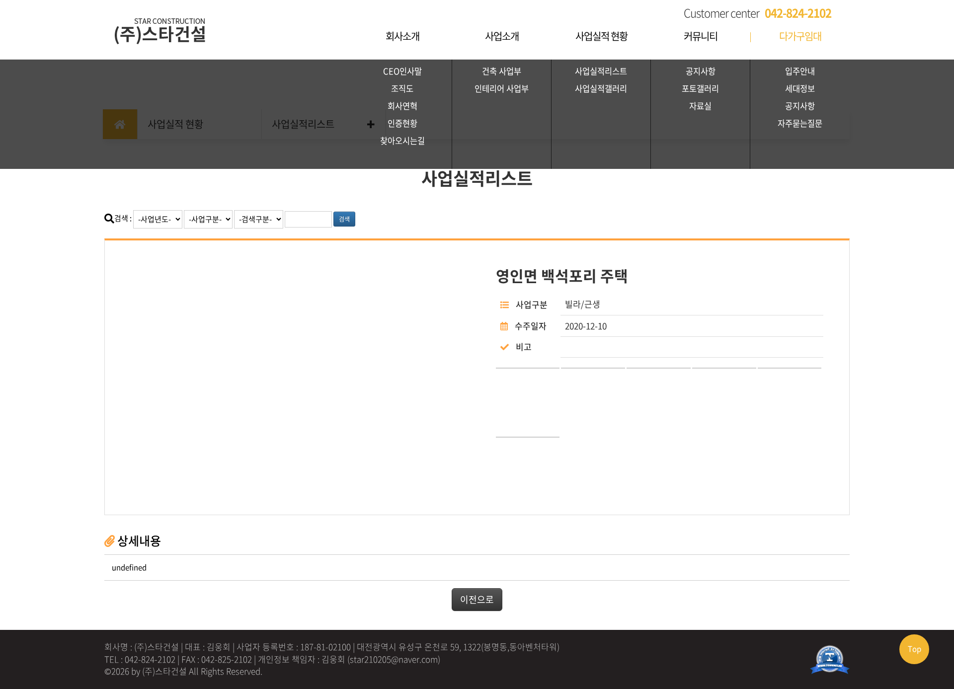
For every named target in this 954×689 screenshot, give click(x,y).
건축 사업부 (501, 71)
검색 (344, 219)
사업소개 (502, 36)
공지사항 (701, 71)
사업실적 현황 (601, 36)
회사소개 (402, 36)
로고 (178, 25)
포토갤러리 (700, 88)
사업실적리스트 (601, 71)
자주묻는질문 (800, 123)
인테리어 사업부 (502, 88)
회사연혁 (402, 106)
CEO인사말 (402, 71)
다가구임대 (800, 36)
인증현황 (402, 123)
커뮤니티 (700, 36)
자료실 (700, 106)
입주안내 (800, 71)
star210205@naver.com (394, 659)
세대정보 (800, 88)
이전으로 (477, 599)
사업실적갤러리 (601, 88)
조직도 (402, 88)
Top (914, 648)
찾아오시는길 (402, 141)
